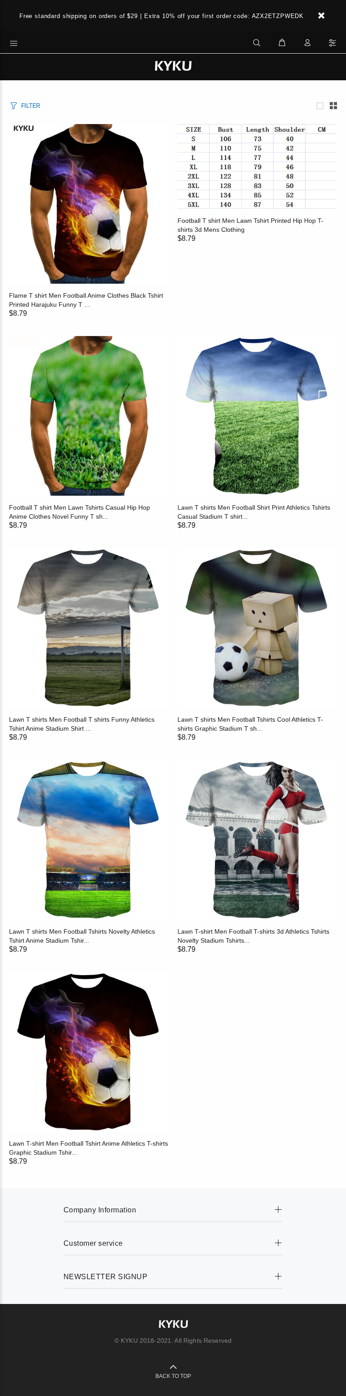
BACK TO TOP (173, 1376)
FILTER (30, 105)
